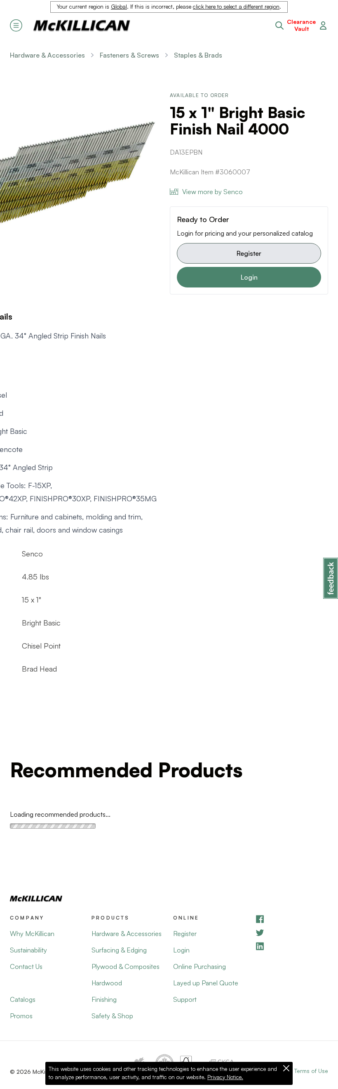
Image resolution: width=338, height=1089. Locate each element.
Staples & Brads (198, 55)
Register (249, 253)
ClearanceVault (301, 25)
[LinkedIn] (291, 946)
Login (249, 277)
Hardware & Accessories (47, 55)
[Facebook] (291, 919)
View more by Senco (212, 192)
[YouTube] (291, 932)
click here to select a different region (236, 6)
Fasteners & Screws (129, 55)
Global (119, 6)
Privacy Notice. (225, 1077)
